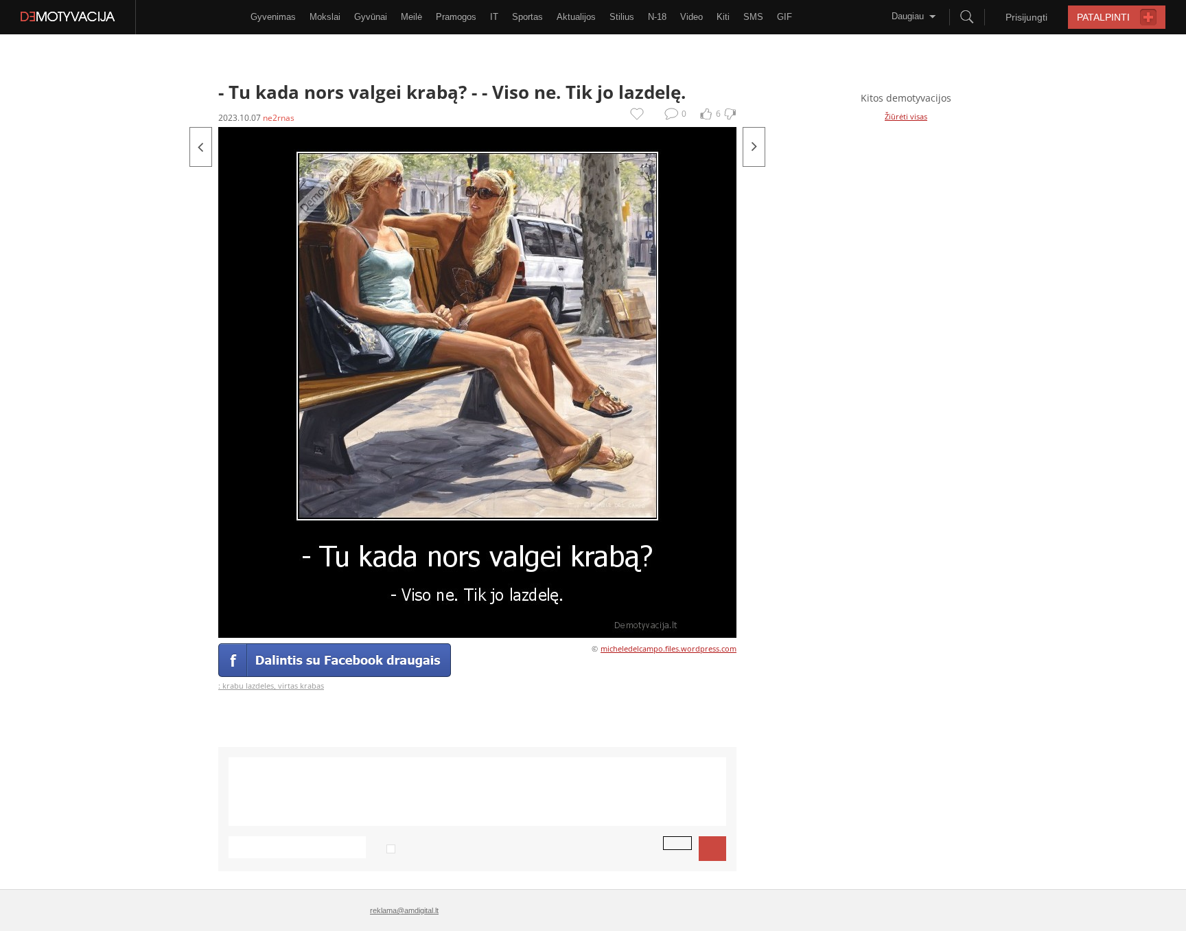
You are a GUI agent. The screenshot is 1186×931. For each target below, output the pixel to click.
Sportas (527, 17)
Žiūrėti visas (906, 116)
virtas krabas (301, 685)
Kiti (723, 17)
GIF (784, 17)
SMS (753, 17)
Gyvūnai (370, 17)
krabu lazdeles (248, 685)
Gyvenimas (273, 17)
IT (494, 17)
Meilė (411, 17)
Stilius (621, 17)
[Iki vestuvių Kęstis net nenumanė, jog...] (200, 147)
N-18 (657, 17)
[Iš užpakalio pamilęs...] (754, 147)
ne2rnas (278, 118)
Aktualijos (576, 17)
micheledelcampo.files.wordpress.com (668, 648)
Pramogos (456, 17)
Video (691, 17)
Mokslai (325, 17)
